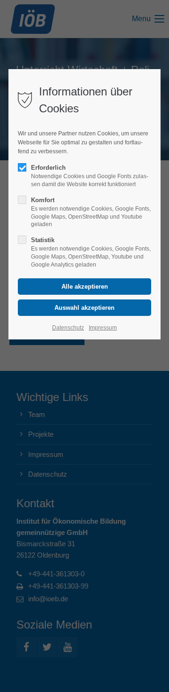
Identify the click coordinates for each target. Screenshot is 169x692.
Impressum (103, 327)
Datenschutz (68, 327)
